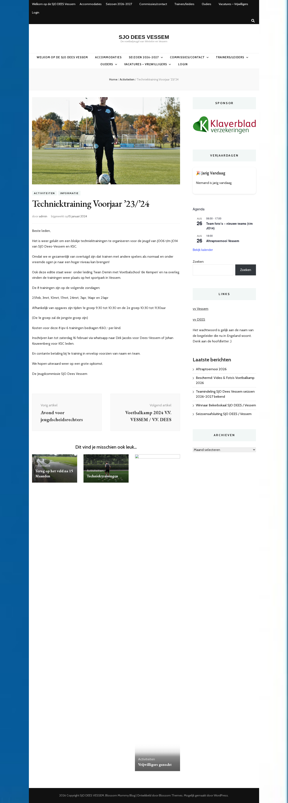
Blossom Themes (171, 795)
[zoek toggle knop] (253, 21)
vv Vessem (200, 309)
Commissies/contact (153, 4)
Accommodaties (91, 4)
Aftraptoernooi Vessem (222, 241)
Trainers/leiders (184, 4)
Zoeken (198, 262)
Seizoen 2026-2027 (119, 4)
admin (43, 216)
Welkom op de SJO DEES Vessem (53, 4)
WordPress (221, 795)
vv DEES (199, 319)
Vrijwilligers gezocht (155, 764)
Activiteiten (44, 193)
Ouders (206, 4)
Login (35, 12)
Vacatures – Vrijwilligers (233, 4)
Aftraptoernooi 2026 (211, 369)
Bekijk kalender (203, 250)
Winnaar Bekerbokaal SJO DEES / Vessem (226, 405)
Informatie (69, 193)
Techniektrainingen (102, 476)
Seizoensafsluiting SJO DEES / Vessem (224, 414)
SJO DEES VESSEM (144, 37)
